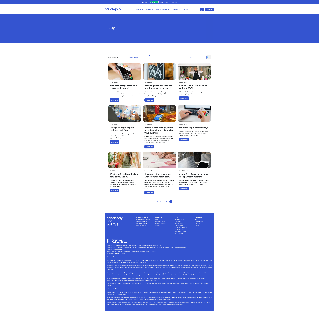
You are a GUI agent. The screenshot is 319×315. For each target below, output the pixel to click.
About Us (197, 223)
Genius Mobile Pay (141, 221)
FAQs (156, 219)
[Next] (170, 201)
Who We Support (161, 9)
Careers (197, 225)
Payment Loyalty (160, 221)
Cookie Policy (179, 225)
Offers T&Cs (178, 221)
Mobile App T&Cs (180, 229)
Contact (185, 9)
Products (138, 9)
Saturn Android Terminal (143, 219)
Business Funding (160, 223)
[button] (142, 9)
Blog (196, 219)
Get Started (209, 9)
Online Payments (141, 225)
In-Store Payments (141, 223)
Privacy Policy (179, 223)
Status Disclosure (180, 231)
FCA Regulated (179, 233)
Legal (176, 217)
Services (148, 9)
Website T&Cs (179, 219)
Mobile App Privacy (181, 227)
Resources (175, 9)
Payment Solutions (142, 217)
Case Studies (199, 221)
